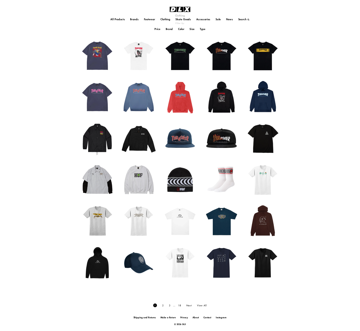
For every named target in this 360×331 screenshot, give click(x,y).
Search (242, 19)
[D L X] (180, 9)
